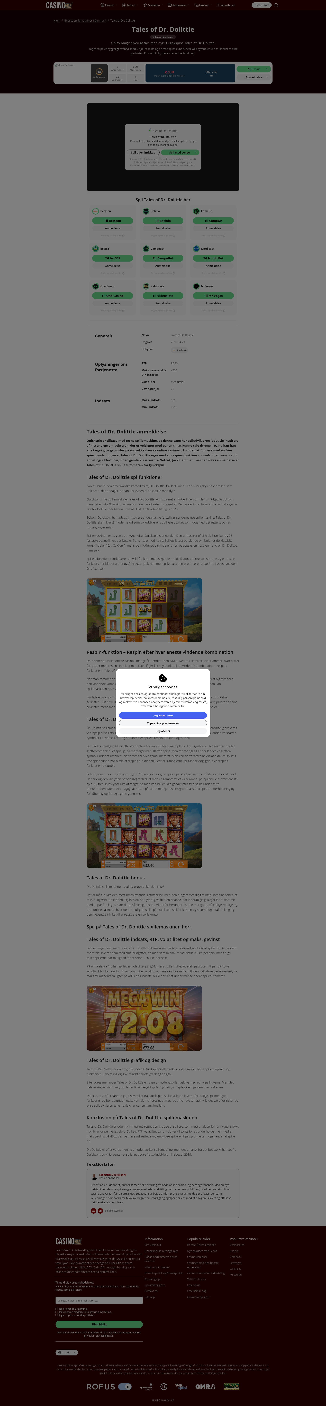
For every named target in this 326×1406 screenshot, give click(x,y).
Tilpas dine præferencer (163, 723)
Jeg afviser (163, 731)
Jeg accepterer (163, 715)
